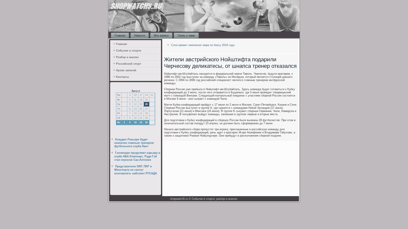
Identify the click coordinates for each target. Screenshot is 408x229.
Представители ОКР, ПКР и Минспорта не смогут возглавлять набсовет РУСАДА (135, 170)
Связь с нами (186, 35)
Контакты (122, 76)
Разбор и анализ (127, 57)
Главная (120, 35)
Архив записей (126, 70)
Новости (139, 35)
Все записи (161, 35)
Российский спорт (128, 63)
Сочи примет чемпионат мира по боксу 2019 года (202, 45)
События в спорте (128, 50)
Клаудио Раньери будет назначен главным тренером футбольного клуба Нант (134, 143)
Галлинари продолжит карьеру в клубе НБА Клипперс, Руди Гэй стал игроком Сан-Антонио (137, 156)
